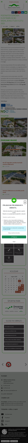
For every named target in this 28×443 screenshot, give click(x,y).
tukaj (21, 224)
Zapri (14, 241)
